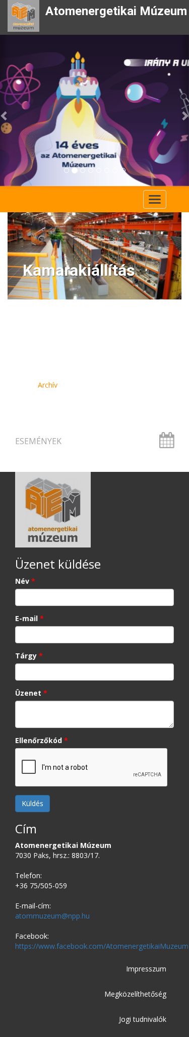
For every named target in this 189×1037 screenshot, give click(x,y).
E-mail (29, 618)
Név (25, 581)
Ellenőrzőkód (41, 740)
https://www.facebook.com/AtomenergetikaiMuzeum (101, 946)
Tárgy (29, 655)
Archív (47, 385)
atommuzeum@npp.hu (52, 916)
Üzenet (31, 693)
